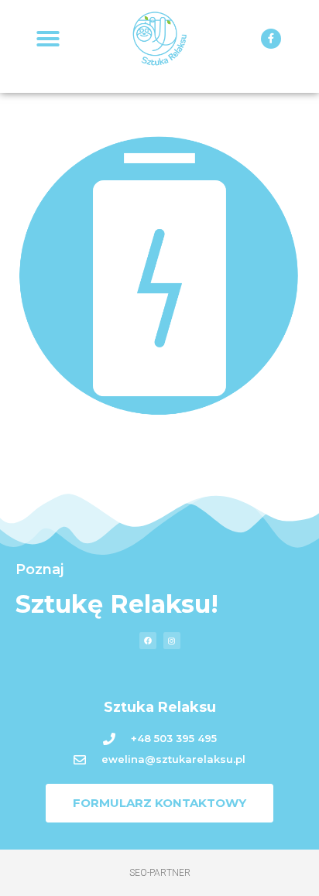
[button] (48, 38)
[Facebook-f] (271, 39)
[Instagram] (171, 640)
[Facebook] (147, 640)
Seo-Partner (159, 872)
